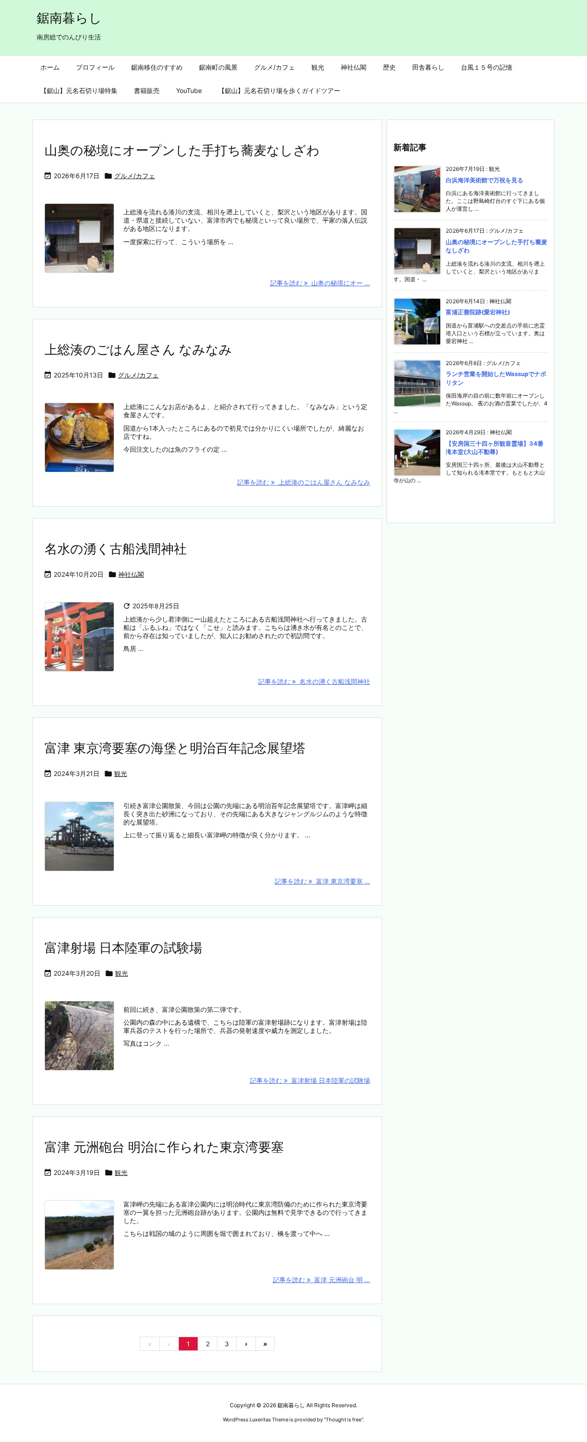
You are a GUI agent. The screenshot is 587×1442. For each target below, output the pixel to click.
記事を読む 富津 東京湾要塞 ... (322, 881)
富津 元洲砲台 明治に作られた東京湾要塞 (164, 1147)
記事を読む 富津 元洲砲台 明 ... (321, 1280)
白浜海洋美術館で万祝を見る (484, 180)
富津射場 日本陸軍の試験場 (123, 948)
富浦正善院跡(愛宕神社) (478, 312)
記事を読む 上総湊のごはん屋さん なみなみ (303, 482)
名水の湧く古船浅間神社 (115, 549)
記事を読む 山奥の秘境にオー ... (320, 283)
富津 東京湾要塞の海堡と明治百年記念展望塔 (176, 748)
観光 (120, 773)
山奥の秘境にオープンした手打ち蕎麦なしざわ (182, 150)
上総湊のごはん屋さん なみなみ (138, 349)
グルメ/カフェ (134, 176)
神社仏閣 (131, 574)
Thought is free (343, 1419)
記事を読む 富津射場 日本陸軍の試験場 (310, 1080)
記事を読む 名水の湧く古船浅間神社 (314, 681)
